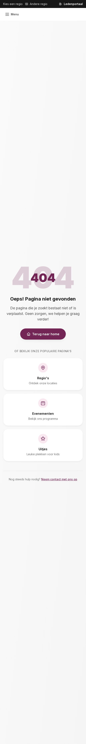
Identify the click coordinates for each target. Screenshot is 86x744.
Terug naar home (45, 334)
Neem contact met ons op (59, 479)
